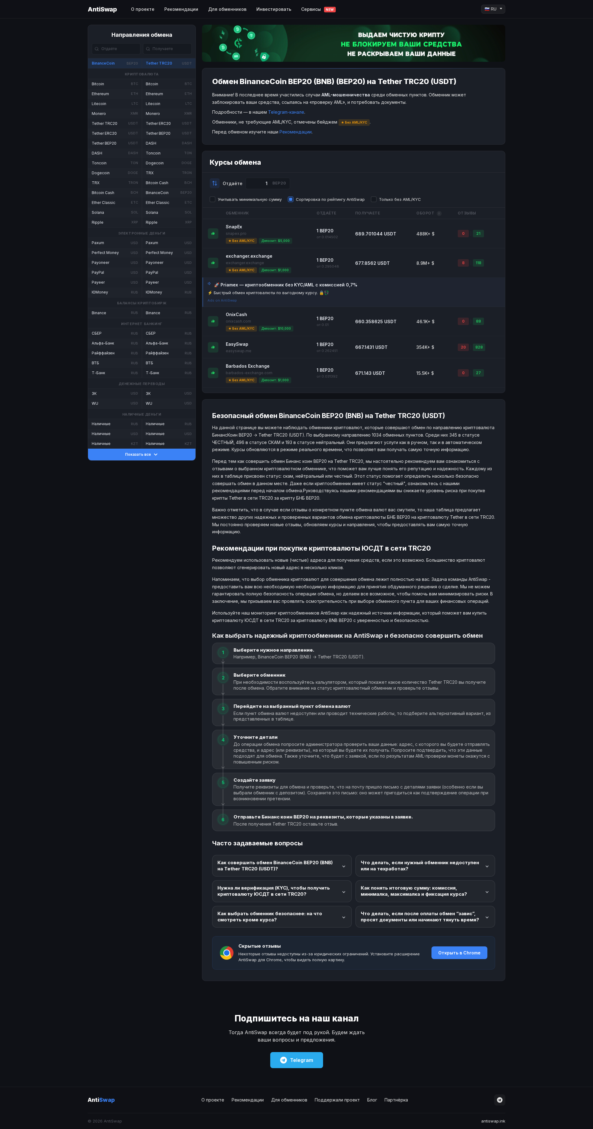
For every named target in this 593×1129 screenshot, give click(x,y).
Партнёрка (396, 1099)
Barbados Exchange (248, 366)
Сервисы (317, 9)
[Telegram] (499, 1100)
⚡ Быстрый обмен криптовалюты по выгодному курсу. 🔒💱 (268, 292)
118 (478, 262)
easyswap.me (238, 351)
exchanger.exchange (249, 256)
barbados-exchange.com (249, 372)
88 (478, 321)
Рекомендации (181, 9)
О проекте (142, 9)
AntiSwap (102, 9)
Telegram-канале (286, 112)
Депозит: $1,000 (275, 270)
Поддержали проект (337, 1099)
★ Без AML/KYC (241, 241)
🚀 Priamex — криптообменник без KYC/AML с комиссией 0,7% (285, 284)
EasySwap (237, 344)
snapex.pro (236, 233)
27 (478, 372)
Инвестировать (273, 9)
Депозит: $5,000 (275, 241)
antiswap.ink (493, 1120)
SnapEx (234, 226)
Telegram (301, 1060)
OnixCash (236, 314)
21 (478, 233)
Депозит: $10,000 (276, 328)
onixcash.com (238, 321)
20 (463, 347)
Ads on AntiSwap (222, 300)
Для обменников (227, 9)
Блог (372, 1099)
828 (479, 347)
